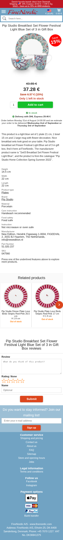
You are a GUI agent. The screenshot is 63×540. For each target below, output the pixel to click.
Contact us (31, 442)
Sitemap (31, 454)
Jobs (31, 462)
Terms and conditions (31, 471)
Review (6, 357)
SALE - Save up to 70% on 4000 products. (31, 6)
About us (31, 446)
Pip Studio (7, 199)
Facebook (31, 481)
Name (5, 385)
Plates (5, 192)
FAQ (31, 450)
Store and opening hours (31, 458)
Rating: (9, 376)
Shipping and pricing (31, 438)
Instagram (31, 485)
